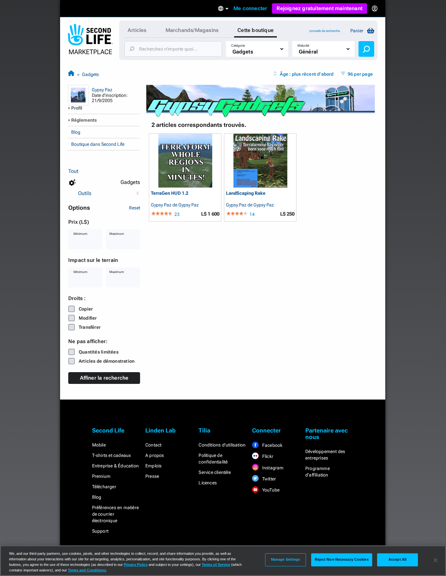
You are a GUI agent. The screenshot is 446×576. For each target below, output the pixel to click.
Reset (134, 207)
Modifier (88, 318)
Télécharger (104, 486)
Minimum (80, 233)
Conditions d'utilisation (222, 444)
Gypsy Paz (102, 89)
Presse (152, 476)
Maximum (116, 233)
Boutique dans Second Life (97, 144)
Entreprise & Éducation (115, 465)
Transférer (90, 327)
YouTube (270, 490)
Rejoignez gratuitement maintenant (319, 8)
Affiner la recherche (104, 378)
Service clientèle (215, 472)
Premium (101, 476)
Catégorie (238, 45)
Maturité (303, 45)
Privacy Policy (136, 565)
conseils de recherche (324, 31)
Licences (208, 482)
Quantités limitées (99, 352)
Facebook (272, 445)
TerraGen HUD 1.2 (169, 193)
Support (100, 531)
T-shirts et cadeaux (111, 455)
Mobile (99, 444)
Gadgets (90, 74)
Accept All (397, 560)
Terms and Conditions (87, 570)
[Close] (435, 560)
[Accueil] (71, 74)
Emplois (153, 465)
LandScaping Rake (245, 193)
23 (177, 214)
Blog (75, 132)
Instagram (272, 467)
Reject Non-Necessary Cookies (342, 560)
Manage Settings (285, 560)
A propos (154, 455)
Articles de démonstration (107, 361)
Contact (153, 444)
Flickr (267, 456)
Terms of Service (216, 565)
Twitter (268, 478)
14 (252, 214)
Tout (73, 171)
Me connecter (250, 8)
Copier (86, 308)
